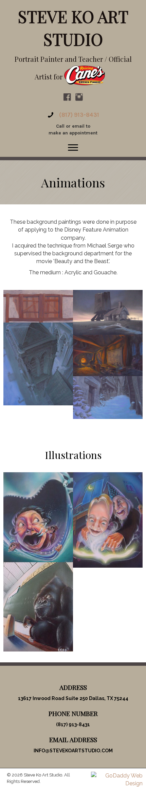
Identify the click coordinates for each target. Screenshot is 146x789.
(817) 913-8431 (79, 114)
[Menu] (73, 147)
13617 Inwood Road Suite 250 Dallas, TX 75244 (73, 698)
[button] (67, 97)
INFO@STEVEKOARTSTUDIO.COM (73, 750)
